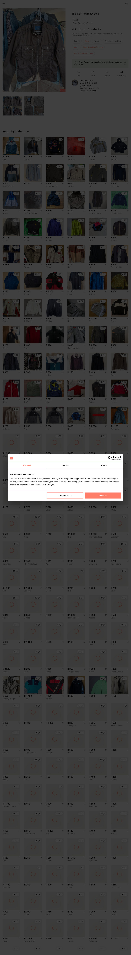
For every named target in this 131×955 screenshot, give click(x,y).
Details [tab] (65, 465)
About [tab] (104, 465)
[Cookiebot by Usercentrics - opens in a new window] (110, 458)
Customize (63, 495)
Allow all (103, 495)
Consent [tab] (27, 465)
